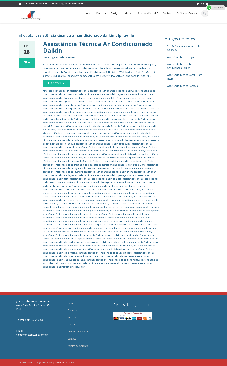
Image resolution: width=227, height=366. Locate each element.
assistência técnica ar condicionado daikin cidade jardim (116, 150)
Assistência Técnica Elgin (180, 57)
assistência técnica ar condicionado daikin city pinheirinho (112, 157)
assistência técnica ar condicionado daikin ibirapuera (114, 168)
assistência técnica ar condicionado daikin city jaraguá (118, 154)
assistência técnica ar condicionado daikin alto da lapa (102, 104)
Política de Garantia (187, 13)
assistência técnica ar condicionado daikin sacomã (68, 217)
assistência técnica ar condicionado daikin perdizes (69, 214)
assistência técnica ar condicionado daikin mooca (83, 203)
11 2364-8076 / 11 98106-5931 (35, 3)
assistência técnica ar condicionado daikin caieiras (113, 140)
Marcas (129, 13)
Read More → (56, 83)
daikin (82, 266)
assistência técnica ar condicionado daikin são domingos (79, 227)
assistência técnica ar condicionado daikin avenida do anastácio (88, 115)
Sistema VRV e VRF (148, 13)
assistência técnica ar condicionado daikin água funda (101, 97)
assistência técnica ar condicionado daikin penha (134, 210)
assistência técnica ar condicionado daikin (111, 90)
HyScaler (69, 362)
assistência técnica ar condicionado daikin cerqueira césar (105, 147)
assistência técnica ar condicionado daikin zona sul (105, 263)
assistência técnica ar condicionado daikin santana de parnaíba (75, 224)
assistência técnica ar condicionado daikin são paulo (74, 231)
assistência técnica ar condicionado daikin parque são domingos (75, 210)
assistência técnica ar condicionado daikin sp (66, 235)
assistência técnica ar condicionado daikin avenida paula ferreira (101, 119)
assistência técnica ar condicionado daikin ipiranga (100, 175)
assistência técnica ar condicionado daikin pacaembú (80, 206)
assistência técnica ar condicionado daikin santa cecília (123, 217)
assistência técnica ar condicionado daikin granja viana (118, 164)
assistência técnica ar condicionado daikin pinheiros (122, 214)
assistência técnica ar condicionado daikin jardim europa (94, 185)
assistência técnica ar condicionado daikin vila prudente (104, 252)
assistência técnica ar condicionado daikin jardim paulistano (110, 189)
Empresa (101, 13)
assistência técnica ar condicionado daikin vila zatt (102, 256)
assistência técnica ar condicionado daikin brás (127, 133)
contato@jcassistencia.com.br (69, 3)
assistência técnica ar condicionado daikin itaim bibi (96, 178)
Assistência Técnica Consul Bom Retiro (184, 76)
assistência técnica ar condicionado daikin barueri (81, 129)
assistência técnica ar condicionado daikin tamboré (115, 235)
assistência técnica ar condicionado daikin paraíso (133, 206)
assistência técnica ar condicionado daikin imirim (108, 171)
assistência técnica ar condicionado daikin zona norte (111, 259)
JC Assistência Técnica (65, 57)
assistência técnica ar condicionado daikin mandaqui (94, 199)
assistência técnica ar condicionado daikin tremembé (110, 238)
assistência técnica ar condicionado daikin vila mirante (104, 249)
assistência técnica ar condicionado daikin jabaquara (91, 182)
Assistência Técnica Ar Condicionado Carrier (179, 66)
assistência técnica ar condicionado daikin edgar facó (114, 161)
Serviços (115, 13)
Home (88, 13)
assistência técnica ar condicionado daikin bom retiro (75, 133)
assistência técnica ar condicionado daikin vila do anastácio (106, 242)
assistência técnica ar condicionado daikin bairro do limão (84, 126)
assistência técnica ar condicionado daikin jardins (117, 192)
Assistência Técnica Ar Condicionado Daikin (98, 47)
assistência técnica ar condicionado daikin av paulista (109, 108)
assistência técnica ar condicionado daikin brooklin (68, 136)
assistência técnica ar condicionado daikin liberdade (106, 196)
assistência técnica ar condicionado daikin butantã (120, 136)
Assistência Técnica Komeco (182, 85)
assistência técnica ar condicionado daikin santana (127, 221)
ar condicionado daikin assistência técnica (67, 90)
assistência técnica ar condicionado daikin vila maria (106, 245)
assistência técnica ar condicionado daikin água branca (103, 94)
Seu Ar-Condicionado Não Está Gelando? (183, 47)
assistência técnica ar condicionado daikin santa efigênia (72, 221)
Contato (167, 13)
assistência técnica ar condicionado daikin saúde (126, 231)
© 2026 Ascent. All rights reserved (36, 362)
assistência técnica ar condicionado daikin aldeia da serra (104, 101)
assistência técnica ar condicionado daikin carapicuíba (103, 143)
